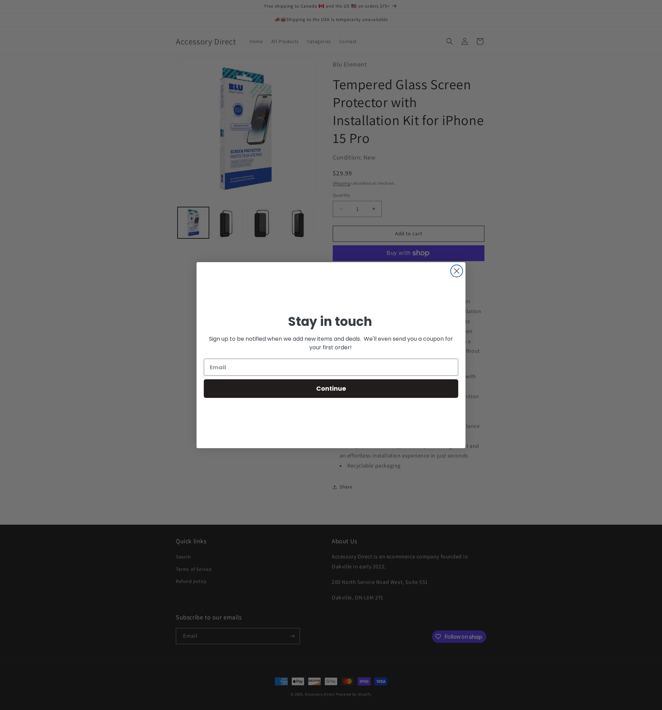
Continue (331, 388)
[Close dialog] (457, 271)
